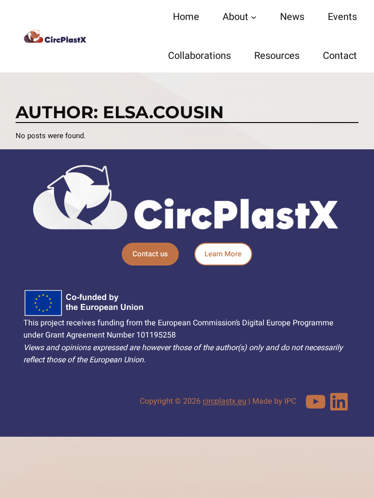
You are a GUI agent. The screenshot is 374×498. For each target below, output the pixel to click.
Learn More (223, 254)
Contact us (150, 254)
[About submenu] (254, 17)
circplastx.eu (224, 401)
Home (186, 17)
